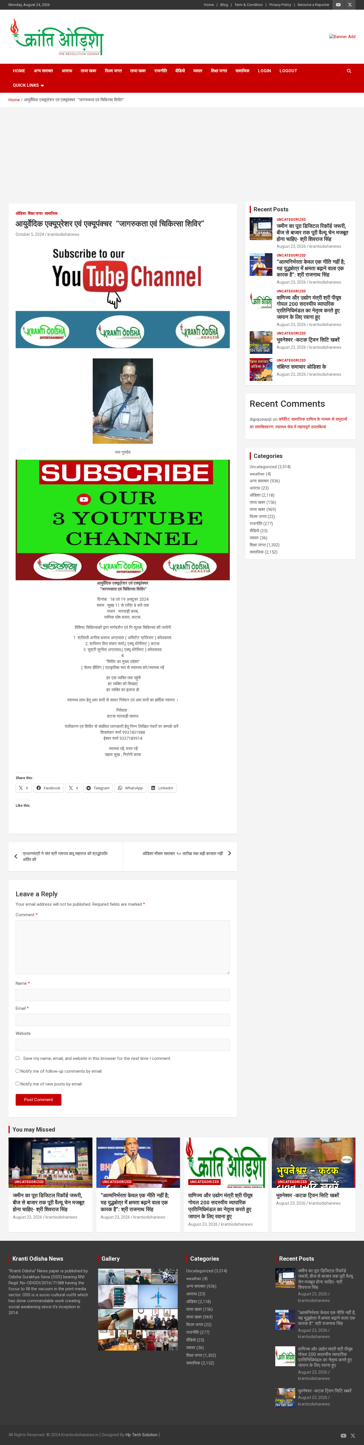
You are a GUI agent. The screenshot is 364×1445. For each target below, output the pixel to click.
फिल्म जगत (113, 70)
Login (264, 70)
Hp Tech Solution (142, 1434)
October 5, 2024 (30, 234)
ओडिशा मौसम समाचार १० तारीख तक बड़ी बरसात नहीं (182, 853)
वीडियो (180, 70)
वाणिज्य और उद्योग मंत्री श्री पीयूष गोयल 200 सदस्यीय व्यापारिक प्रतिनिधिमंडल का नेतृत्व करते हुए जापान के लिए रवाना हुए (309, 307)
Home (209, 5)
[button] (111, 1276)
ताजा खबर (88, 70)
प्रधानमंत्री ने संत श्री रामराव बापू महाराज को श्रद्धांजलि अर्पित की (65, 856)
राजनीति (160, 70)
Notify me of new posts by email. (51, 1084)
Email (22, 1008)
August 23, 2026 (291, 246)
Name (23, 983)
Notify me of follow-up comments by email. (61, 1071)
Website (23, 1033)
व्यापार (197, 70)
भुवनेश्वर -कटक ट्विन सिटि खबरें (309, 340)
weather (257, 473)
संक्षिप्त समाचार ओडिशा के (302, 367)
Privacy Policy (280, 5)
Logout (288, 70)
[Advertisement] (182, 150)
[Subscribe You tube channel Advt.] (123, 244)
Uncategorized (291, 220)
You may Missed (34, 1129)
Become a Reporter (313, 5)
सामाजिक (242, 70)
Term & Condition (249, 5)
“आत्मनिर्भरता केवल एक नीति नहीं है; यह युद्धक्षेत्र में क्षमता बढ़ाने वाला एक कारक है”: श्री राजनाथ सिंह (311, 268)
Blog (224, 5)
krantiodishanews (63, 234)
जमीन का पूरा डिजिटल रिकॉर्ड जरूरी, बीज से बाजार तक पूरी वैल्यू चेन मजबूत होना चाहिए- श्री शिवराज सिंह (312, 232)
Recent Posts (271, 209)
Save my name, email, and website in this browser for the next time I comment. (97, 1058)
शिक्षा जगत (219, 70)
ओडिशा (21, 213)
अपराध (67, 70)
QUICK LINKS (26, 85)
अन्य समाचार (43, 70)
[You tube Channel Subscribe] (123, 462)
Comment (27, 914)
